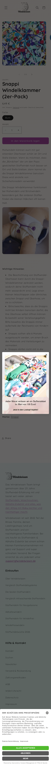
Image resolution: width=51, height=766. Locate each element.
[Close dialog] (46, 355)
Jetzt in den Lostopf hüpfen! (25, 409)
